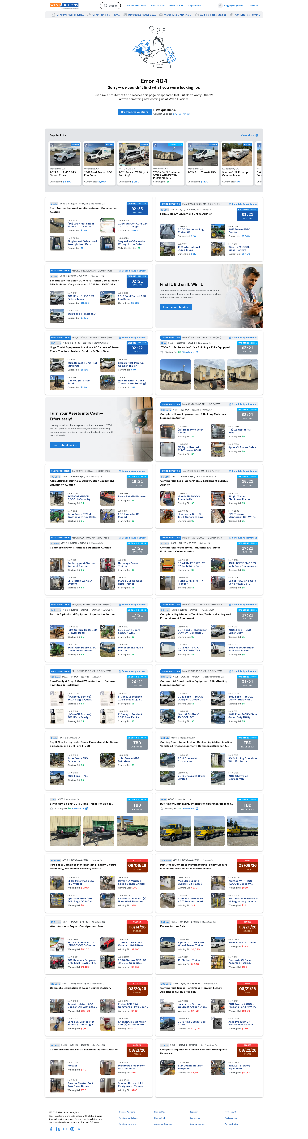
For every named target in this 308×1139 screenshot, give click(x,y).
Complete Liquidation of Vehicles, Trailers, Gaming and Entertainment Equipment (195, 616)
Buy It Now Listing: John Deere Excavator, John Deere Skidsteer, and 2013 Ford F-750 (84, 744)
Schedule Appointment (244, 204)
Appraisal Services (163, 1124)
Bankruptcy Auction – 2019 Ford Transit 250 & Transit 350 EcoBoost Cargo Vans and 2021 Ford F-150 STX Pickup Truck (85, 282)
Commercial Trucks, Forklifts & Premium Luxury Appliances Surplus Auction (191, 989)
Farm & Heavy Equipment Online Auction (186, 214)
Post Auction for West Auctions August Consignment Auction (84, 210)
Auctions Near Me (127, 1124)
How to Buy (159, 1112)
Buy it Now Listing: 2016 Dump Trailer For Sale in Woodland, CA (80, 804)
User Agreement (197, 1124)
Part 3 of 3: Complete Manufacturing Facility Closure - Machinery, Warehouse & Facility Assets (194, 866)
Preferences (231, 1118)
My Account (230, 1112)
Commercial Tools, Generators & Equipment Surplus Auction (194, 482)
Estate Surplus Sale (172, 926)
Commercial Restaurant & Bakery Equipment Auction (84, 1049)
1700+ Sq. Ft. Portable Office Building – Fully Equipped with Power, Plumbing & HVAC (195, 347)
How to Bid (176, 5)
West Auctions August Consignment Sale (76, 926)
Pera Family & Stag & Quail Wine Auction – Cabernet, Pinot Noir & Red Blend (83, 683)
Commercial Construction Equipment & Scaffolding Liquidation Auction (193, 683)
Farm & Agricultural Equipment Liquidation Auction (83, 614)
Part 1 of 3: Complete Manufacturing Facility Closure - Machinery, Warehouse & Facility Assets (84, 866)
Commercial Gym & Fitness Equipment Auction (80, 547)
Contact (253, 5)
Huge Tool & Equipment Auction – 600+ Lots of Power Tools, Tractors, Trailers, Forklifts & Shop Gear (85, 349)
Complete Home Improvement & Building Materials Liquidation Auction (193, 416)
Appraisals (194, 5)
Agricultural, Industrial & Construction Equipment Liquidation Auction (82, 482)
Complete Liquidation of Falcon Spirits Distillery (80, 988)
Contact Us (195, 1118)
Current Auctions (127, 1112)
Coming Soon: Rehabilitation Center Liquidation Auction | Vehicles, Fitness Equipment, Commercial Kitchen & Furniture (196, 744)
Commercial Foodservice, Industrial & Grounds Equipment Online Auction (190, 549)
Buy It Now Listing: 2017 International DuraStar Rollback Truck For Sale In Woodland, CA (195, 804)
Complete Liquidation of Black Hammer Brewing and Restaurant (193, 1051)
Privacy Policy (231, 1124)
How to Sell (158, 5)
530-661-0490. (181, 113)
